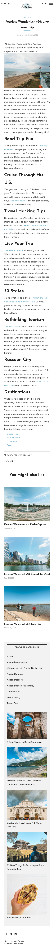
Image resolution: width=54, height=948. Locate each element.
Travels (27, 17)
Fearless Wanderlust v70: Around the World (27, 574)
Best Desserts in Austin (19, 917)
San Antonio (13, 437)
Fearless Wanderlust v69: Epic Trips (22, 624)
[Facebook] (6, 934)
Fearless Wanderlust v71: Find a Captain (25, 524)
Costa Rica (12, 434)
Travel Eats (12, 703)
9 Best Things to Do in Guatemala (24, 742)
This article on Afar (14, 250)
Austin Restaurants (17, 662)
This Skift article (12, 326)
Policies (21, 941)
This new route (17, 200)
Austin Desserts (15, 679)
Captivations (13, 691)
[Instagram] (9, 4)
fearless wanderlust (19, 455)
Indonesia (12, 441)
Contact (13, 941)
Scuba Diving (13, 697)
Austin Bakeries (15, 674)
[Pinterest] (5, 4)
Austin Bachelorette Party (20, 685)
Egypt (10, 445)
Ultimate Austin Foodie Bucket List (25, 668)
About (10, 656)
